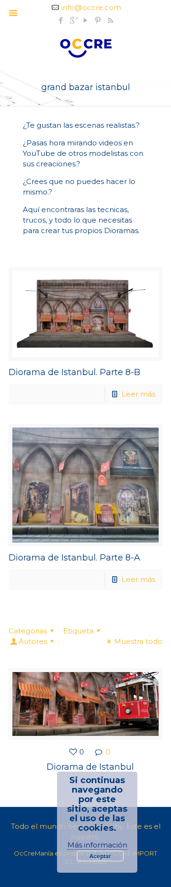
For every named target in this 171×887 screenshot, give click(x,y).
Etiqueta (78, 630)
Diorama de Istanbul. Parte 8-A (74, 557)
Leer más (138, 393)
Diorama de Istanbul (90, 767)
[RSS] (110, 20)
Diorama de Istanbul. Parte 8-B (74, 372)
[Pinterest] (98, 20)
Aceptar (100, 856)
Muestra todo (138, 641)
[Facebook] (61, 20)
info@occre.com (91, 7)
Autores (33, 641)
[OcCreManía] (85, 47)
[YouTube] (86, 20)
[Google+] (73, 20)
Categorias (28, 630)
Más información (97, 844)
